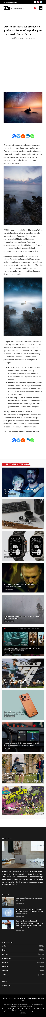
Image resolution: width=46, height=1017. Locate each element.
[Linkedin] (28, 136)
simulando (11, 157)
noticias (36, 431)
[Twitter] (18, 136)
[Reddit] (23, 136)
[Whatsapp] (32, 136)
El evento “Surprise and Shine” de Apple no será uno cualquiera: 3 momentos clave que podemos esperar (29, 911)
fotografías (11, 344)
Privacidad (6, 985)
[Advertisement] (23, 65)
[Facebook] (14, 136)
